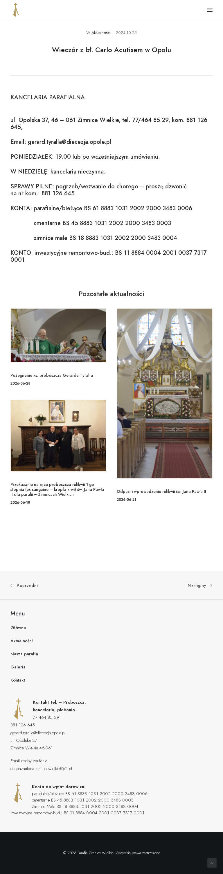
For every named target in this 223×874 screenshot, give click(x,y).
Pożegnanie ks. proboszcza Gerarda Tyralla (51, 375)
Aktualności (101, 33)
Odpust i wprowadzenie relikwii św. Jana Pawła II (161, 491)
